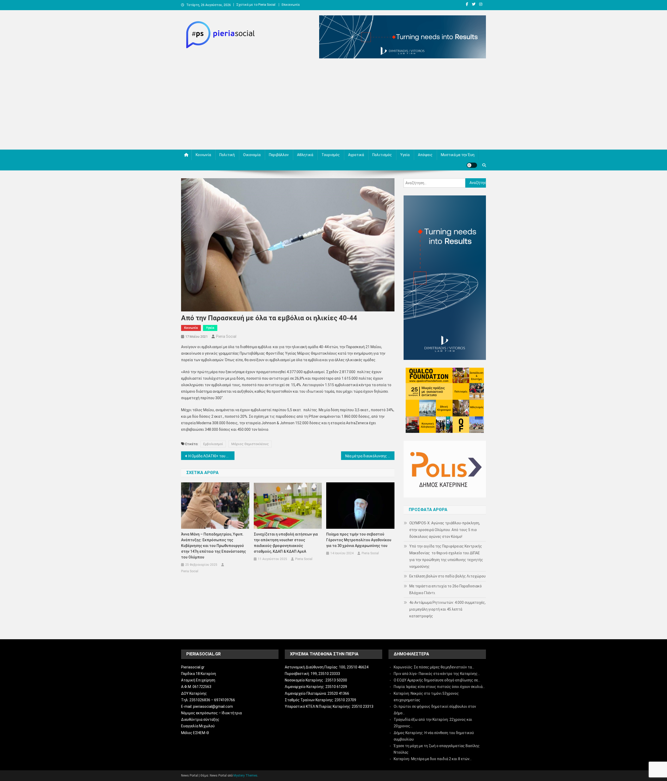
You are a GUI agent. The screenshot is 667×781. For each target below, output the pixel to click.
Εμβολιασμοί (213, 444)
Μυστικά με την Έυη (457, 155)
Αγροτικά (356, 155)
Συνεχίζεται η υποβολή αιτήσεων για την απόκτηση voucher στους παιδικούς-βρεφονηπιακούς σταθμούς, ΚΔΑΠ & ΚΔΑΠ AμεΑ (286, 543)
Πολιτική (227, 155)
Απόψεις (425, 155)
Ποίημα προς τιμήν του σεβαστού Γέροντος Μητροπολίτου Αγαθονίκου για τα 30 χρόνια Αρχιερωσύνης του (358, 540)
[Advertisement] (333, 105)
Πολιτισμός (382, 155)
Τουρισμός (331, 155)
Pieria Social (226, 336)
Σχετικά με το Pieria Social (255, 5)
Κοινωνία (203, 155)
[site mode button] (472, 165)
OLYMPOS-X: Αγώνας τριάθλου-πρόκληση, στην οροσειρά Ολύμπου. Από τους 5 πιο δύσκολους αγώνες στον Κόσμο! (444, 530)
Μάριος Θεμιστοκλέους (250, 444)
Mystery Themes (245, 775)
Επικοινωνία (291, 5)
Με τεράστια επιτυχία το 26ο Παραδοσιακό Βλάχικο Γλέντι (445, 589)
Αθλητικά (305, 155)
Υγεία (405, 155)
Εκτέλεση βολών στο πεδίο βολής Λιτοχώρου (447, 576)
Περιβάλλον (279, 155)
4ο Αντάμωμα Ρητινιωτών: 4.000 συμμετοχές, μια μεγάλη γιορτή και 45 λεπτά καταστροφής (447, 609)
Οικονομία (252, 155)
